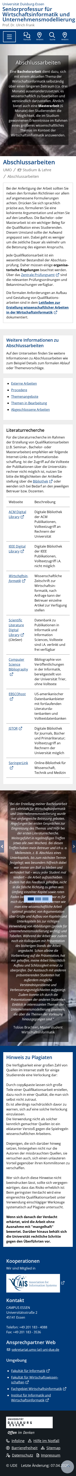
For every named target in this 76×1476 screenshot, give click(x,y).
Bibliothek (40, 481)
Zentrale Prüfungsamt (38, 275)
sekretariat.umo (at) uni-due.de (35, 1349)
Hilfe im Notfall (46, 1440)
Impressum (50, 1455)
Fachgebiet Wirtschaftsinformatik (36, 1389)
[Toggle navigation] (9, 36)
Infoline (18, 1440)
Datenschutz (22, 1455)
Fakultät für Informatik (28, 1371)
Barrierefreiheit (24, 1447)
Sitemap (53, 1447)
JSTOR (13, 728)
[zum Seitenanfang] (67, 1466)
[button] (2, 846)
